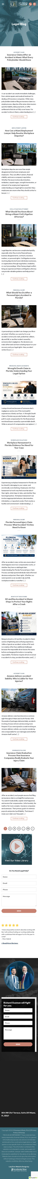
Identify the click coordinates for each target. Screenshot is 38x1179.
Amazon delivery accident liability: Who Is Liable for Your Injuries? (19, 678)
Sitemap (22, 1133)
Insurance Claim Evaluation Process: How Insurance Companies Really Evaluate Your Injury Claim (19, 757)
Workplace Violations (19, 440)
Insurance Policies (19, 750)
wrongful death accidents (19, 366)
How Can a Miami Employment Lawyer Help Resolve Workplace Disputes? (19, 133)
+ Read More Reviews (10, 943)
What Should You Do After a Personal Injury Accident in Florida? (19, 295)
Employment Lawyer (19, 128)
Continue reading (19, 116)
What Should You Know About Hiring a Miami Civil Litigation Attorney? (19, 214)
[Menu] (3, 4)
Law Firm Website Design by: (19, 1167)
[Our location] (34, 4)
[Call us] (30, 4)
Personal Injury (19, 290)
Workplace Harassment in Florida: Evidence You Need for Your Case (19, 445)
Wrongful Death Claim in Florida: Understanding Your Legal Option (19, 371)
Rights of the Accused (19, 596)
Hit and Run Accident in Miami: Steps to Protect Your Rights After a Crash (19, 601)
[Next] (32, 828)
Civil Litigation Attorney (19, 209)
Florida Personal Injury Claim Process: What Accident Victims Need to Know (19, 525)
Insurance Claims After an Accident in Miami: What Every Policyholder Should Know (19, 57)
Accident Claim (19, 52)
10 (28, 829)
